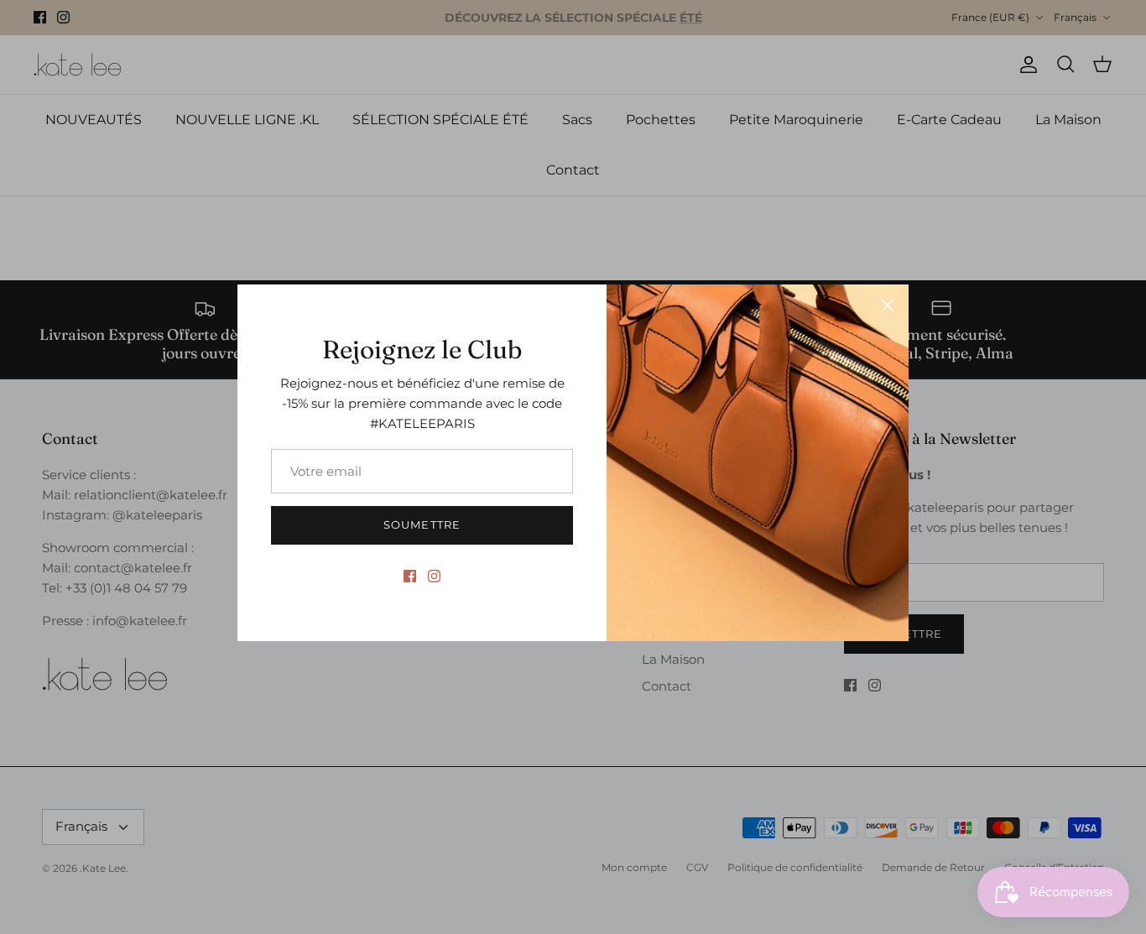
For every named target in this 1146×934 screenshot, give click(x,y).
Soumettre (421, 524)
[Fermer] (887, 305)
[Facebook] (410, 576)
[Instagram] (434, 576)
